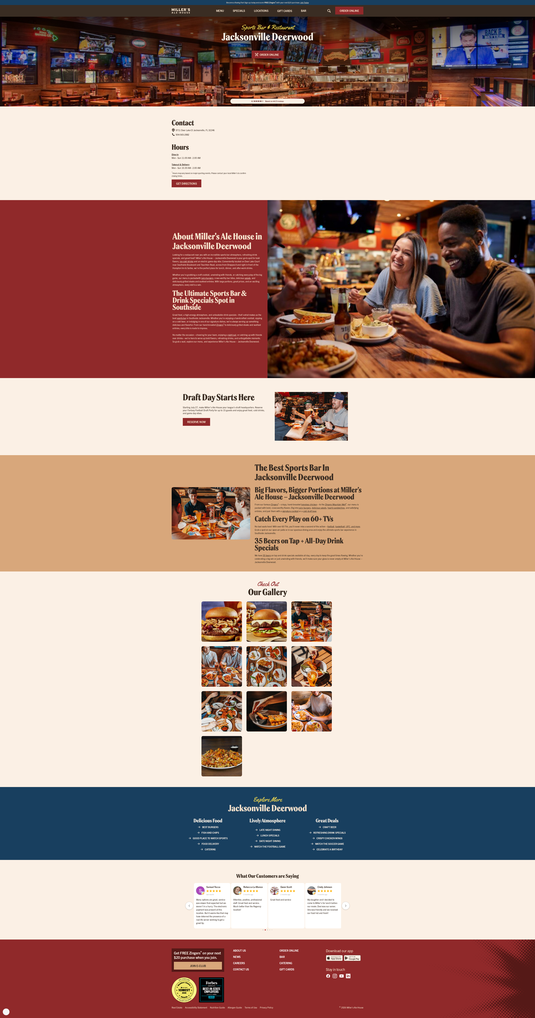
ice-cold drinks (186, 261)
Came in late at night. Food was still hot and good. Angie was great (285, 901)
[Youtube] (341, 976)
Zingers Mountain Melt (335, 504)
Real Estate (177, 1007)
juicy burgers (207, 278)
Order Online (289, 950)
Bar (282, 956)
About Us (239, 950)
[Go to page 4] (267, 929)
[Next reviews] (346, 906)
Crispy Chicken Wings (329, 838)
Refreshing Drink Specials (329, 832)
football (330, 526)
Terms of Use (251, 1007)
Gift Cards (286, 969)
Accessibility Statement (196, 1007)
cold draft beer (309, 511)
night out (232, 334)
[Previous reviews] (189, 906)
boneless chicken (309, 504)
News (237, 956)
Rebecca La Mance (216, 886)
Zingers (219, 324)
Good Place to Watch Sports (210, 838)
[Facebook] (328, 976)
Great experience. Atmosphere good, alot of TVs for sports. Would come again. (248, 903)
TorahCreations (251, 886)
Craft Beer (329, 827)
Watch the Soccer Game (329, 843)
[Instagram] (335, 976)
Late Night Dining (269, 829)
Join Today (304, 2)
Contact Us (241, 969)
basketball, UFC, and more (347, 526)
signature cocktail (290, 511)
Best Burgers (210, 827)
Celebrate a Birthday (330, 849)
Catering (210, 849)
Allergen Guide (235, 1007)
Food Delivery (210, 843)
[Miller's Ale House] (184, 10)
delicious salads (319, 507)
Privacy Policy (266, 1007)
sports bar (181, 318)
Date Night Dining (270, 840)
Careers (239, 963)
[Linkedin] (348, 976)
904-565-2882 (182, 134)
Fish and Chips (210, 832)
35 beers (267, 555)
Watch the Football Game (269, 846)
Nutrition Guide (217, 1007)
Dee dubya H (286, 886)
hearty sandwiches (336, 507)
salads (248, 278)
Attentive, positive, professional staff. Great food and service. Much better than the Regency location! (210, 904)
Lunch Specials (270, 835)
